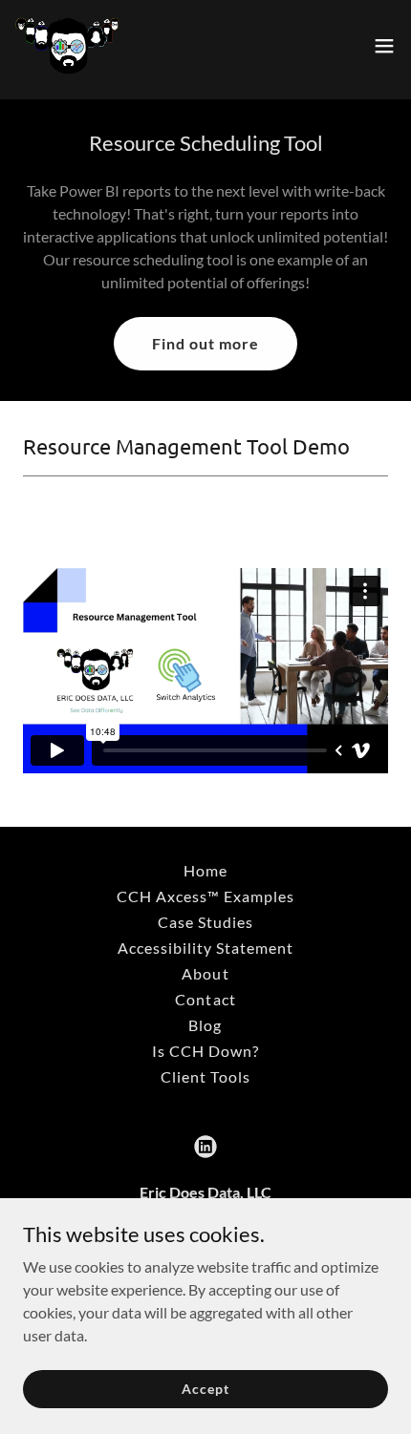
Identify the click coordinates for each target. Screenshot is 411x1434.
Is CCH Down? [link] (205, 1051)
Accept (205, 1389)
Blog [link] (205, 1025)
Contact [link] (205, 999)
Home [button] (205, 870)
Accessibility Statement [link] (205, 947)
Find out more (205, 343)
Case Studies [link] (205, 922)
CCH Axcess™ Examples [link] (205, 896)
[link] (69, 46)
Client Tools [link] (205, 1076)
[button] (384, 46)
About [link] (205, 973)
